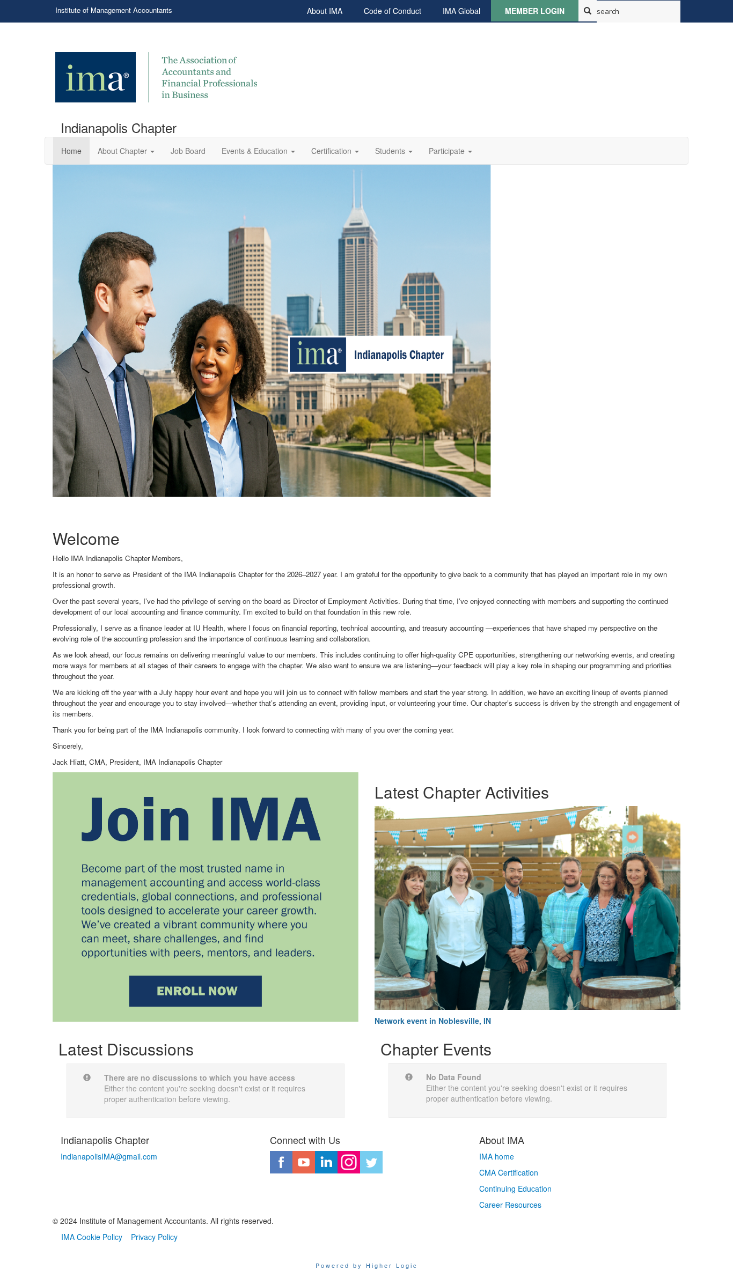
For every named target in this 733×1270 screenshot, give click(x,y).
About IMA (324, 10)
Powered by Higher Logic (367, 1265)
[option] (366, 334)
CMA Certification (508, 1172)
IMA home (496, 1156)
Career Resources (510, 1204)
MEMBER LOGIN (535, 10)
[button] (126, 150)
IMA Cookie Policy (91, 1236)
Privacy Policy (154, 1236)
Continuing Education (515, 1188)
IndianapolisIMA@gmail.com (109, 1156)
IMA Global (461, 10)
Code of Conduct (392, 10)
